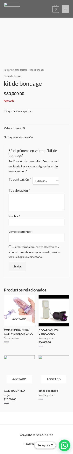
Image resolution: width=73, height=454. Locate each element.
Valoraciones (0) (14, 128)
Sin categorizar (19, 69)
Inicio (7, 69)
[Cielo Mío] (12, 9)
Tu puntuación (20, 179)
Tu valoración (19, 190)
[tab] (36, 128)
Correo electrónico (21, 231)
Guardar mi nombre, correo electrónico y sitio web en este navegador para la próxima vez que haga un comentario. (34, 251)
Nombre (14, 216)
